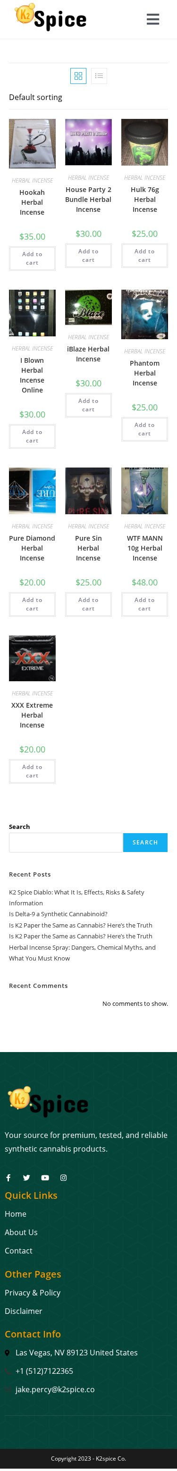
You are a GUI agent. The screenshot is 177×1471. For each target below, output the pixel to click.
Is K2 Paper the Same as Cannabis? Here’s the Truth (80, 925)
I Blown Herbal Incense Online (32, 375)
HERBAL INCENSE (32, 180)
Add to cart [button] (32, 258)
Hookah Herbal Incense (32, 202)
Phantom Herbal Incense (145, 373)
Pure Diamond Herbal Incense (32, 548)
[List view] (99, 76)
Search (19, 826)
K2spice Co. (111, 1458)
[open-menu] (153, 20)
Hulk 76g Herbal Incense (145, 199)
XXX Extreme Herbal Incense (32, 715)
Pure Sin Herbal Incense (88, 548)
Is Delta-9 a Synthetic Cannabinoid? (58, 914)
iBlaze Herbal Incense (88, 353)
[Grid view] (78, 76)
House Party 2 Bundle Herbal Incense (88, 199)
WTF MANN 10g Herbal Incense (145, 548)
